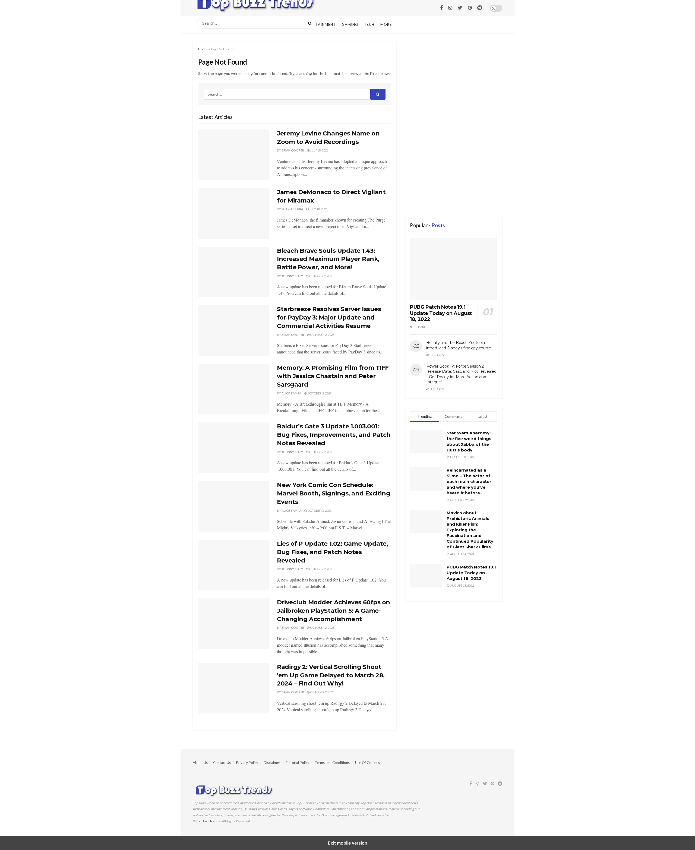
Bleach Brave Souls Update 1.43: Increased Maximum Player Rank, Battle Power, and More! (328, 259)
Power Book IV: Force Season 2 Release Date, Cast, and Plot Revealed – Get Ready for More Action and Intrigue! (461, 374)
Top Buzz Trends (208, 821)
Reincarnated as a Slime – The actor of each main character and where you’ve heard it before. (469, 481)
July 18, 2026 (318, 150)
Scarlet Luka (292, 209)
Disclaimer (272, 762)
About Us (200, 762)
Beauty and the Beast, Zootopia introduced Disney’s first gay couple (458, 345)
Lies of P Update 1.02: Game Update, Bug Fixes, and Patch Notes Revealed (332, 552)
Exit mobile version (347, 843)
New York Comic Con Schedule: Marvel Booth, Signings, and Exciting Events (333, 493)
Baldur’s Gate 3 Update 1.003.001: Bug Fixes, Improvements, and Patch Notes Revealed (334, 435)
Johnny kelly (292, 276)
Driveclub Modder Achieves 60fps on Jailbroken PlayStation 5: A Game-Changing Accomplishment (333, 611)
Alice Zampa (291, 393)
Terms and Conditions (332, 762)
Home (202, 49)
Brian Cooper (293, 150)
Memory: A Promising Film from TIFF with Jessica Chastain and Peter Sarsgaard (333, 376)
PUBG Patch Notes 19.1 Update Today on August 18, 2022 (441, 313)
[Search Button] (311, 23)
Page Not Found (222, 49)
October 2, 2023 (320, 276)
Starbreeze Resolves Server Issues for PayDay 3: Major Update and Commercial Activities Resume (329, 317)
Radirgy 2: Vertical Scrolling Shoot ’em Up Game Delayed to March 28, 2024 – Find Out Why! (331, 675)
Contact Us (222, 762)
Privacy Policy (247, 762)
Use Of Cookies (367, 762)
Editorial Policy (297, 762)
